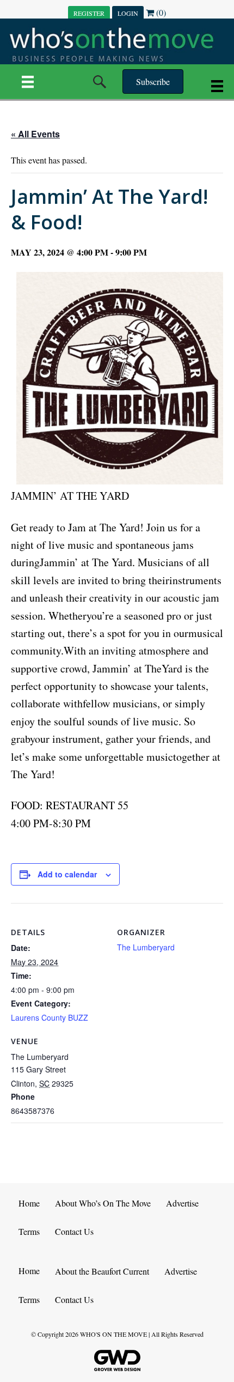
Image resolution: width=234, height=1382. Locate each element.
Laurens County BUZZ (49, 1017)
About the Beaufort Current (102, 1271)
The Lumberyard (146, 947)
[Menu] (28, 81)
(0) (160, 12)
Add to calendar (67, 874)
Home (29, 1203)
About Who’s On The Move (103, 1203)
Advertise (182, 1203)
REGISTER (88, 13)
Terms (29, 1231)
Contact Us (74, 1231)
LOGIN (128, 13)
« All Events (35, 134)
